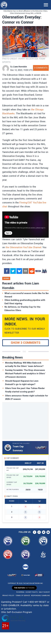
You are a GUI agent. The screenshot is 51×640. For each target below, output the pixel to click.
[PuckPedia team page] (44, 271)
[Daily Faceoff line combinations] (38, 271)
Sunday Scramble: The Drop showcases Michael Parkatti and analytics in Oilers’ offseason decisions (25, 373)
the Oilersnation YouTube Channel (23, 247)
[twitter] (13, 271)
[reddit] (32, 271)
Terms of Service (22, 595)
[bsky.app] (19, 271)
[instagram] (39, 532)
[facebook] (7, 271)
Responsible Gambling (40, 595)
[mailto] (25, 271)
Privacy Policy (8, 595)
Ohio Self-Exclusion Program (16, 612)
